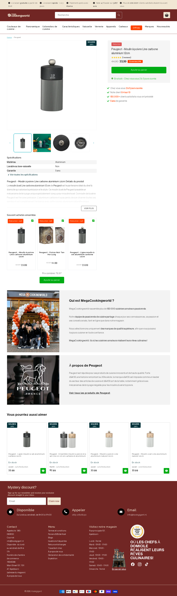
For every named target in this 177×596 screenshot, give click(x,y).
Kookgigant (36, 591)
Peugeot (17, 37)
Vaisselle (87, 26)
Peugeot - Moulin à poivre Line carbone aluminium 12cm (21, 254)
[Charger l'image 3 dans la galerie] (61, 143)
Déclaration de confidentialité (61, 555)
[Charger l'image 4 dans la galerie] (81, 143)
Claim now (54, 501)
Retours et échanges (57, 545)
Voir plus (89, 208)
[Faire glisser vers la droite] (94, 143)
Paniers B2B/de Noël (57, 534)
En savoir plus (119, 569)
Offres (136, 28)
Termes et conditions (57, 531)
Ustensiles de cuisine (49, 27)
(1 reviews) (126, 57)
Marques (149, 26)
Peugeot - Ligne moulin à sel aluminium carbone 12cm (82, 254)
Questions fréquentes (57, 541)
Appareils (111, 26)
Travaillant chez (55, 548)
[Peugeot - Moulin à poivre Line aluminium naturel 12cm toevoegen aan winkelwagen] (125, 471)
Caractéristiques (71, 26)
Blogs (50, 538)
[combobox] (88, 15)
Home (9, 37)
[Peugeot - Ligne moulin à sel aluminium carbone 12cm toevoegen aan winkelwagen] (43, 471)
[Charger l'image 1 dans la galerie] (23, 143)
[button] (166, 15)
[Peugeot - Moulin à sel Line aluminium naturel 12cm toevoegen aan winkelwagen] (166, 471)
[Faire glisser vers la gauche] (10, 143)
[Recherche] (119, 15)
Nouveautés (163, 26)
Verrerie (99, 26)
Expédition (53, 559)
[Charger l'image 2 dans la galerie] (42, 143)
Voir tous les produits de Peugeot (89, 393)
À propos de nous (14, 576)
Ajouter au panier (52, 280)
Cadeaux (123, 26)
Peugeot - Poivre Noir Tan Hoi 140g (51, 253)
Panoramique (33, 26)
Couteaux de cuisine (14, 27)
